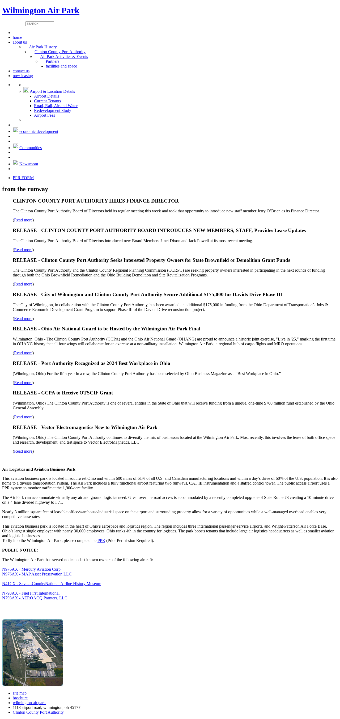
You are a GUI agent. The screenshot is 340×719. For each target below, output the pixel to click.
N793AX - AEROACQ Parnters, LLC (34, 598)
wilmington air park (29, 702)
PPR (101, 540)
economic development (38, 131)
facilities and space (61, 66)
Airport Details (46, 96)
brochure (20, 698)
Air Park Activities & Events (64, 56)
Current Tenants (47, 101)
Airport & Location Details (52, 91)
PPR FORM (23, 177)
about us (20, 42)
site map (20, 693)
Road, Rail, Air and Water (56, 105)
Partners (52, 61)
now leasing (23, 75)
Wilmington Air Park (40, 10)
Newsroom (28, 164)
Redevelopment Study (52, 110)
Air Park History (43, 47)
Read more (23, 220)
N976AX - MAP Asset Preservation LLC (37, 574)
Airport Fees (44, 115)
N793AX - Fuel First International (31, 593)
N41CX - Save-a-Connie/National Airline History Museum (51, 583)
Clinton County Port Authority (60, 51)
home (17, 37)
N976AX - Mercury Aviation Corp (31, 569)
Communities (30, 147)
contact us (21, 71)
